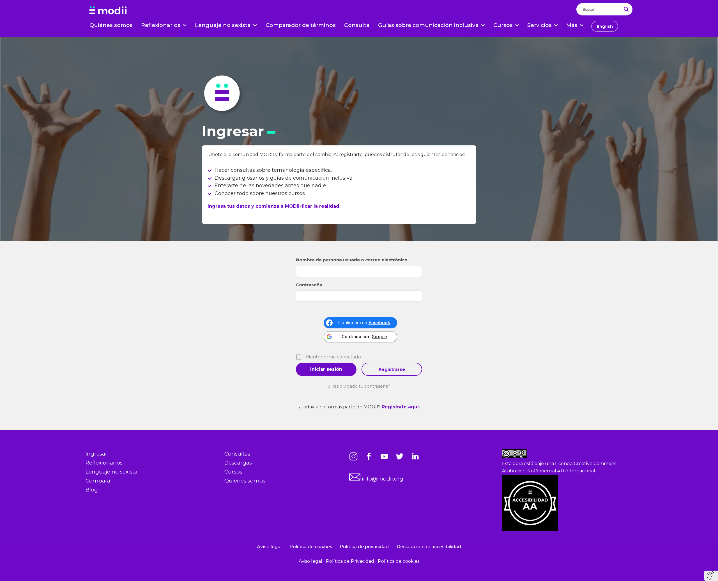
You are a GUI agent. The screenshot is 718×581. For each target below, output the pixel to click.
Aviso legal (269, 546)
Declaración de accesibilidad (429, 546)
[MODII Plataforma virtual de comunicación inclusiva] (108, 10)
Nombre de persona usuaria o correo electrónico (352, 259)
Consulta (357, 25)
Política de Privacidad (350, 561)
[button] (185, 25)
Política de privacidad (364, 546)
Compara (98, 480)
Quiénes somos (111, 25)
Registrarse (392, 369)
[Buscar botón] (626, 9)
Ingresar (96, 453)
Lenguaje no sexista (111, 471)
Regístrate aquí (400, 407)
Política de (310, 546)
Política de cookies (398, 561)
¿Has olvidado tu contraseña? (359, 386)
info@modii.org (381, 478)
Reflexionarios (104, 462)
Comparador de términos (301, 25)
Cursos (233, 471)
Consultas (237, 453)
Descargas (238, 462)
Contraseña (309, 284)
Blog (92, 489)
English (605, 26)
